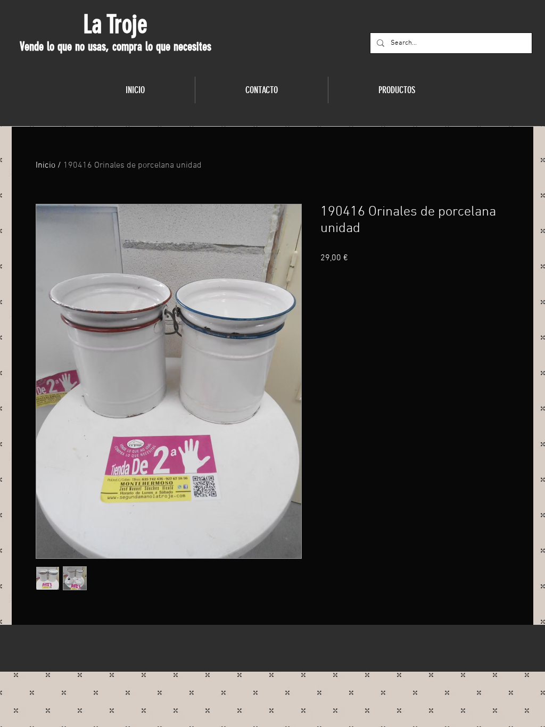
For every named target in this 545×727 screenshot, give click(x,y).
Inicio (45, 165)
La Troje (115, 24)
